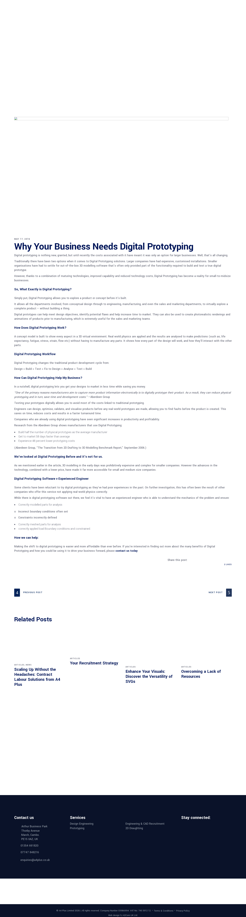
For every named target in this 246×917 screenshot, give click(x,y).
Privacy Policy (183, 910)
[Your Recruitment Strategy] (95, 643)
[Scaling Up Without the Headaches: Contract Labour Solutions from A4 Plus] (39, 646)
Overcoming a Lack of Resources (201, 674)
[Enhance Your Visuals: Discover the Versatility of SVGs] (151, 647)
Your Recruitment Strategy (94, 663)
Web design (113, 915)
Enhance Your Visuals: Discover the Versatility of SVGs (149, 676)
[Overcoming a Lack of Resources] (206, 647)
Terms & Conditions (163, 910)
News (29, 665)
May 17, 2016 (22, 239)
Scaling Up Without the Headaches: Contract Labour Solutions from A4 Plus (37, 677)
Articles (19, 665)
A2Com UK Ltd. (130, 915)
